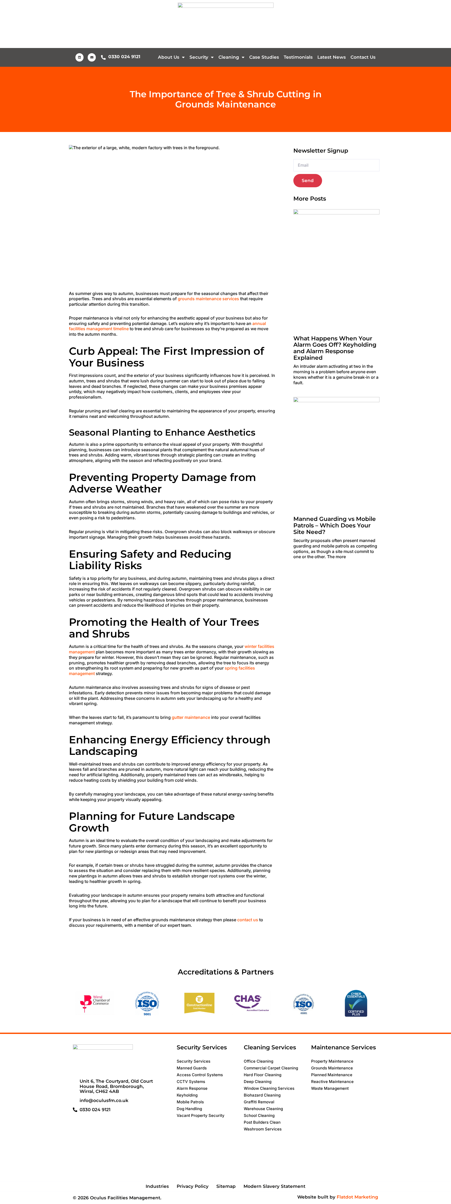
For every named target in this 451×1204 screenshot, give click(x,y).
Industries (157, 1186)
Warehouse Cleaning (263, 1109)
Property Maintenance (332, 1061)
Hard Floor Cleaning (262, 1075)
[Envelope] (92, 57)
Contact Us (363, 57)
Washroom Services (263, 1129)
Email (298, 156)
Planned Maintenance (331, 1075)
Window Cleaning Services (269, 1088)
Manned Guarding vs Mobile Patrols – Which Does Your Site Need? (334, 525)
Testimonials (298, 57)
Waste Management (330, 1088)
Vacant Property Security (200, 1115)
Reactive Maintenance (332, 1081)
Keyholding (187, 1095)
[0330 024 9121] (103, 57)
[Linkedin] (79, 57)
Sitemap (226, 1186)
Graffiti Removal (259, 1102)
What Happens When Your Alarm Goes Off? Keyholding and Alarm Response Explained (334, 348)
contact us (247, 919)
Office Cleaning (258, 1061)
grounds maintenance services (208, 298)
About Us (168, 57)
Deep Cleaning (257, 1081)
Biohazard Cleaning (262, 1095)
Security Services (193, 1061)
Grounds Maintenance (332, 1068)
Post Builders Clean (262, 1122)
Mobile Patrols (190, 1102)
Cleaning (228, 57)
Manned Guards (192, 1068)
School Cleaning (259, 1115)
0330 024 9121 (124, 56)
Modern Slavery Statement (274, 1186)
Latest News (331, 57)
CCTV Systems (191, 1081)
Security (198, 57)
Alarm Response (192, 1088)
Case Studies (264, 57)
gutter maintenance (191, 717)
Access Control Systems (200, 1075)
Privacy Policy (193, 1186)
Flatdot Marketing (357, 1197)
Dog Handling (189, 1109)
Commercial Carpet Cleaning (271, 1068)
